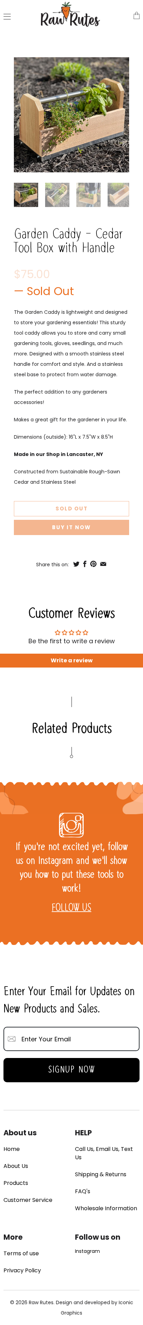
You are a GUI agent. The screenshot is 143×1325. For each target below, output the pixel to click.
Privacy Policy (22, 1270)
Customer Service (27, 1200)
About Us (15, 1166)
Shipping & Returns (100, 1174)
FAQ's (82, 1191)
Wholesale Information (106, 1208)
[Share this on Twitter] (76, 564)
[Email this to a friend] (103, 564)
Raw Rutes (41, 1302)
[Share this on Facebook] (84, 564)
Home (11, 1149)
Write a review (72, 660)
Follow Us (71, 908)
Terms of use (21, 1253)
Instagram (87, 1251)
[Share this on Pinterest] (93, 564)
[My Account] (5, 16)
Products (15, 1183)
